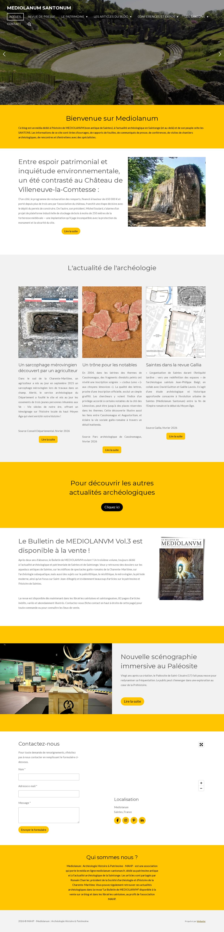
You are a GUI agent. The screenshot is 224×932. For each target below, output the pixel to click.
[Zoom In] (201, 783)
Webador (201, 921)
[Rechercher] (29, 24)
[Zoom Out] (201, 788)
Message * (24, 802)
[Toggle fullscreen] (201, 744)
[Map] (160, 766)
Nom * (22, 769)
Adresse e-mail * (27, 786)
